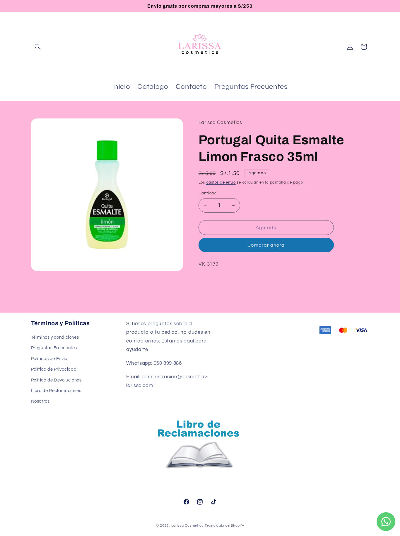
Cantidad (207, 193)
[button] (38, 46)
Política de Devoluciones (56, 380)
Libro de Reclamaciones (56, 391)
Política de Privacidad (54, 369)
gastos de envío (221, 182)
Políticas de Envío (49, 359)
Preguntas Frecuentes (54, 348)
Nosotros (40, 401)
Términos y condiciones (55, 337)
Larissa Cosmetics (187, 525)
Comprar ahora (266, 245)
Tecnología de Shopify (224, 525)
